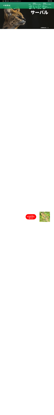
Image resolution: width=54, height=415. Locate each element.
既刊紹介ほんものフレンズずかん (47, 4)
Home (30, 4)
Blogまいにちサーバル (48, 7)
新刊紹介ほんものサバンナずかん (37, 4)
